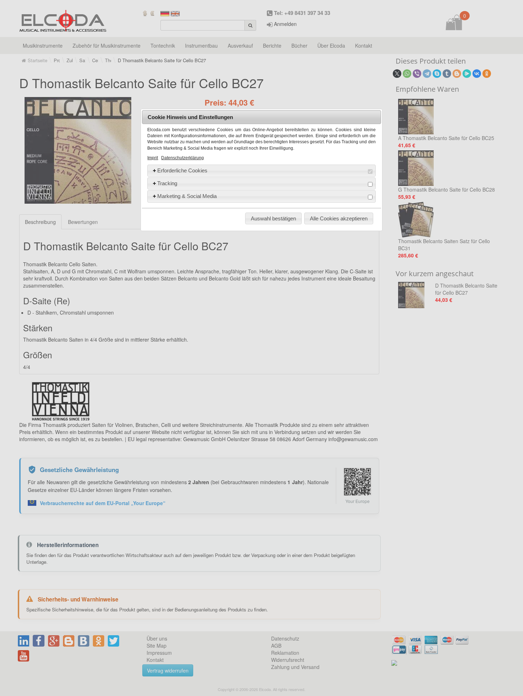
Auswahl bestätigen (273, 218)
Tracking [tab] (167, 183)
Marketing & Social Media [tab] (187, 196)
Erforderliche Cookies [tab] (182, 170)
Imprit (152, 157)
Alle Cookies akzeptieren (339, 218)
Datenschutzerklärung (182, 157)
